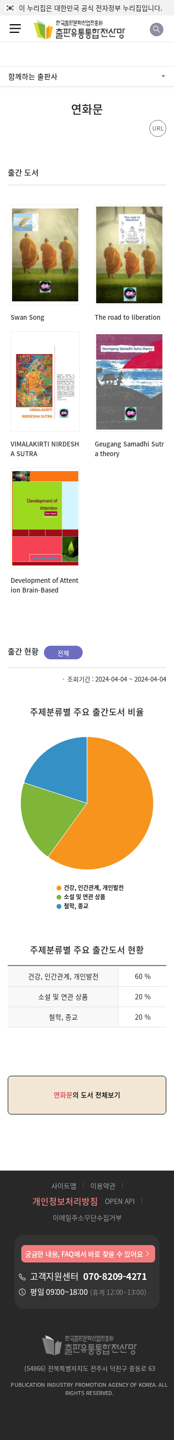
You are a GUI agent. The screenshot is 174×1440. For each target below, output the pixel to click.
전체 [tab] (63, 652)
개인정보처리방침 (65, 1201)
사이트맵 (63, 1185)
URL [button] (158, 128)
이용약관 (103, 1185)
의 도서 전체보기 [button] (87, 1094)
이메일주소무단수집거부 (87, 1217)
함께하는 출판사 (33, 76)
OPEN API (120, 1201)
